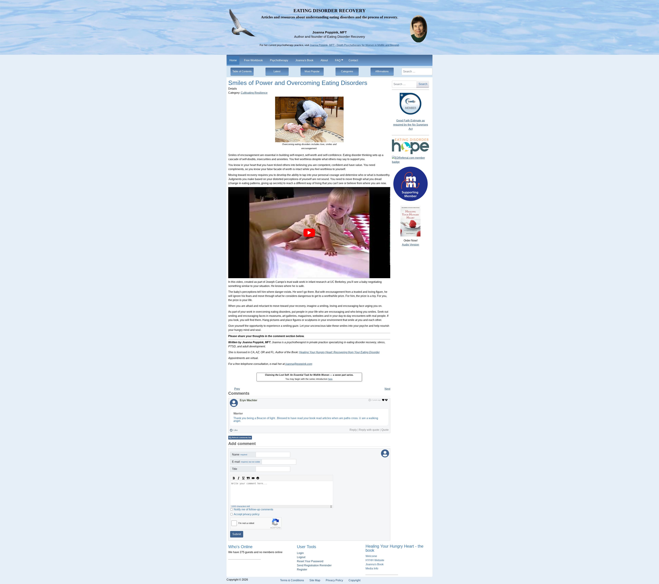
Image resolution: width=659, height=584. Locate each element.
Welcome (371, 556)
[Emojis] (258, 478)
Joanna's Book (375, 564)
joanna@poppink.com (298, 363)
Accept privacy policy (246, 514)
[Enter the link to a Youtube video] (253, 478)
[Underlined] (243, 478)
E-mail (246, 461)
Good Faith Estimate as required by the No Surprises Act (410, 124)
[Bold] (234, 478)
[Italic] (238, 478)
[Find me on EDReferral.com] (410, 160)
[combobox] (417, 71)
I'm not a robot (246, 523)
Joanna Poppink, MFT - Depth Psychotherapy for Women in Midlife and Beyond (354, 45)
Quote (385, 429)
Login (300, 553)
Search (423, 84)
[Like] (383, 400)
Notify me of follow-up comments (253, 509)
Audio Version (410, 244)
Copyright (354, 580)
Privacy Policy (334, 580)
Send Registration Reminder (314, 565)
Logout (301, 557)
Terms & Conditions (292, 580)
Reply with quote (369, 429)
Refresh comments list (241, 437)
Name (239, 454)
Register (302, 569)
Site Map (314, 580)
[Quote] (248, 478)
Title (234, 468)
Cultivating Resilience (254, 92)
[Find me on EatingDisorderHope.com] (410, 146)
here (330, 379)
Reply (353, 429)
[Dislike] (386, 400)
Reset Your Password (310, 561)
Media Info (372, 568)
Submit (236, 534)
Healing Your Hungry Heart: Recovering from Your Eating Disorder (339, 352)
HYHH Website (375, 560)
